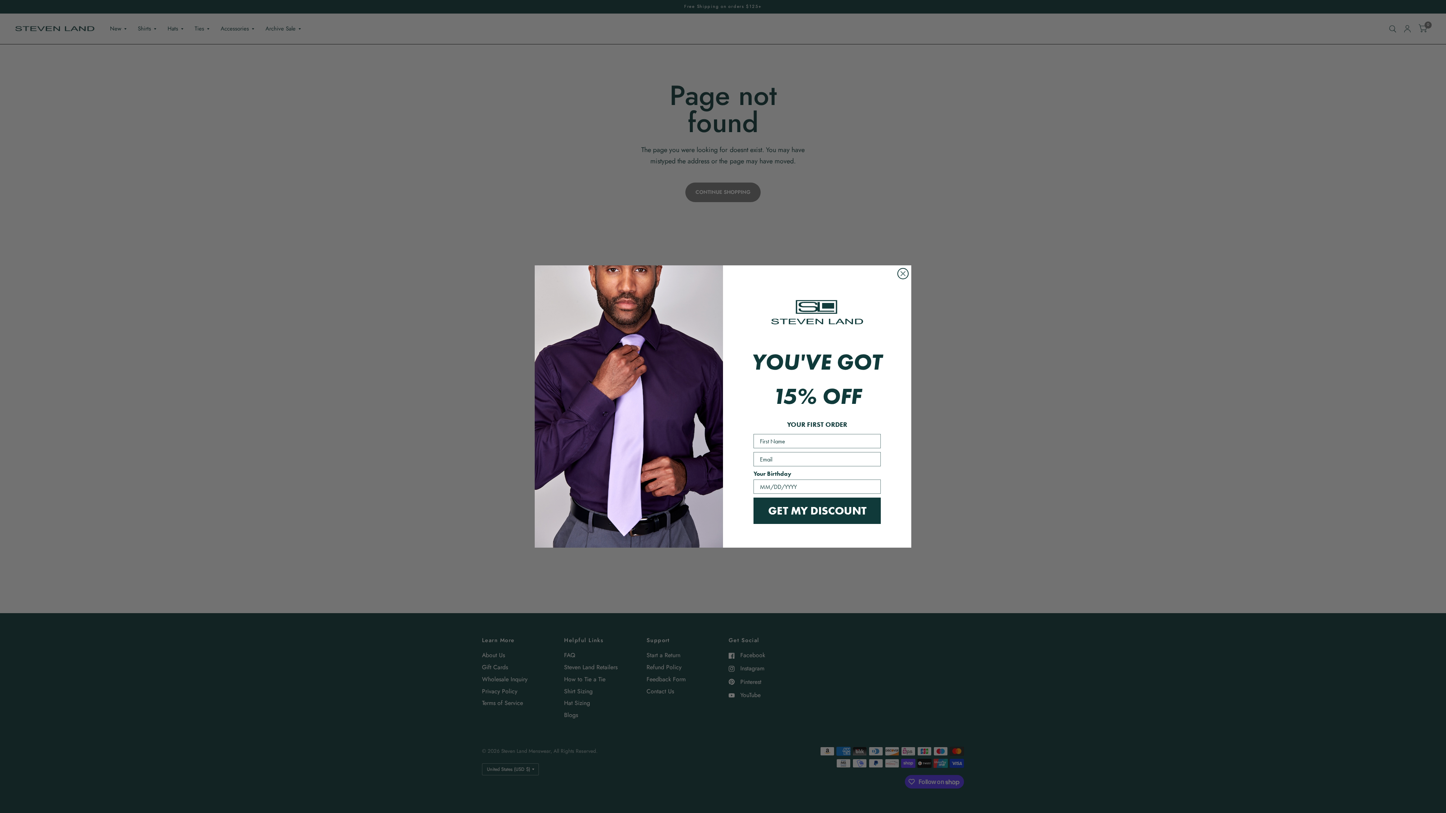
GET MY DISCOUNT (817, 511)
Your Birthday (772, 473)
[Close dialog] (903, 273)
